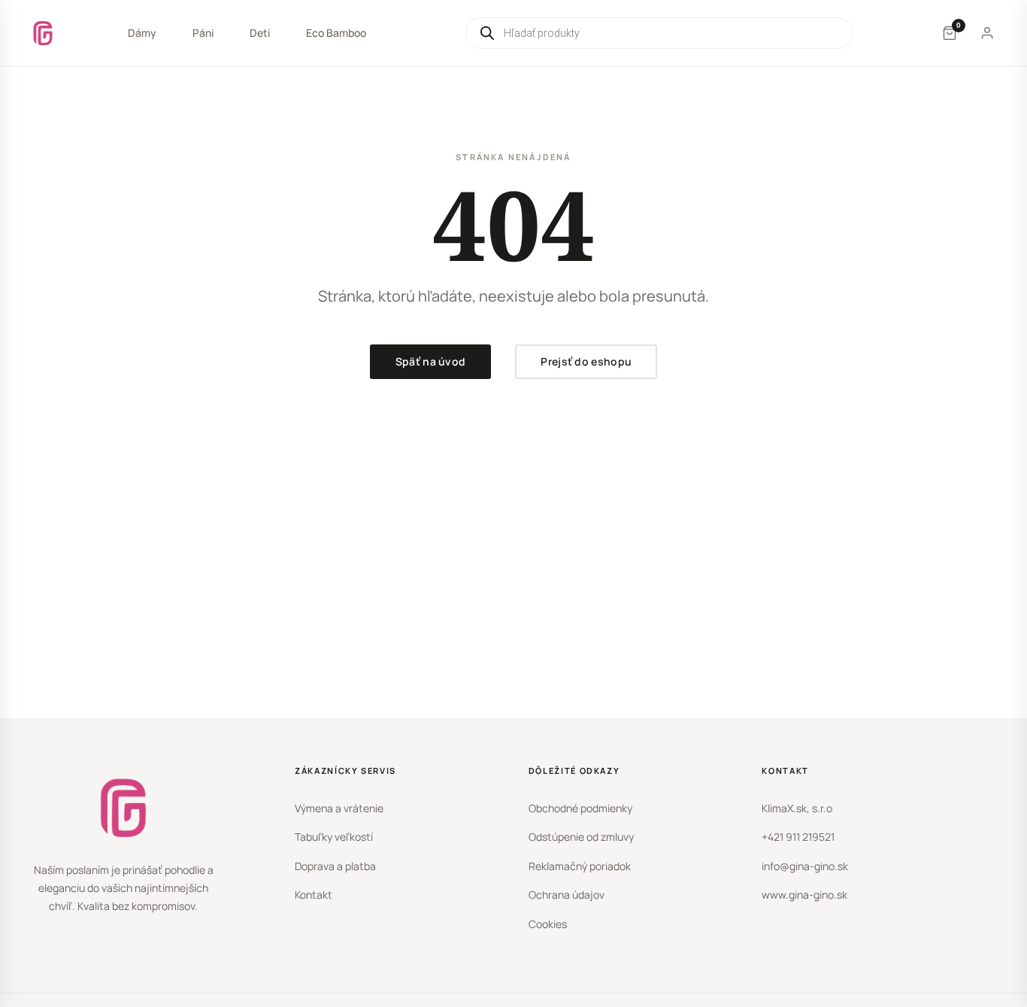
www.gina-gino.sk (804, 894)
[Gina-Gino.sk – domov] (43, 33)
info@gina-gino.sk (805, 866)
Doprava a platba (335, 866)
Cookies (548, 924)
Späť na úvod (430, 361)
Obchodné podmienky (580, 808)
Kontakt (313, 894)
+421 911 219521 (798, 837)
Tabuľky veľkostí (334, 837)
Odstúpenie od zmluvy (581, 837)
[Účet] (987, 33)
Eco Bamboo (336, 33)
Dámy (142, 33)
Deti (260, 33)
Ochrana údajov (566, 894)
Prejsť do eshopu (586, 361)
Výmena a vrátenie (339, 808)
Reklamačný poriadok (580, 866)
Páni (203, 33)
